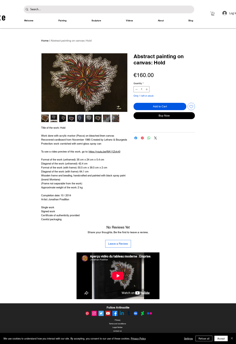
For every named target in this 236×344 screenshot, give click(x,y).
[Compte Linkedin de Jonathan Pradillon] (121, 313)
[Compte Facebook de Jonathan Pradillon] (114, 313)
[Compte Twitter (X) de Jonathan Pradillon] (101, 313)
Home (45, 40)
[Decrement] (136, 89)
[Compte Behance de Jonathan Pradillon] (135, 313)
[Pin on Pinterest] (142, 138)
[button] (212, 14)
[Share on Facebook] (136, 138)
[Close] (232, 338)
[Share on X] (155, 138)
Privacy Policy (138, 338)
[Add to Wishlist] (191, 106)
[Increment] (147, 89)
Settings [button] (188, 338)
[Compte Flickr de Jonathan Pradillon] (149, 313)
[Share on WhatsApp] (149, 138)
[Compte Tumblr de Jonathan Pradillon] (128, 313)
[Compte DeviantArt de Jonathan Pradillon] (142, 313)
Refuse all (204, 338)
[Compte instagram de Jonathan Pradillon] (94, 313)
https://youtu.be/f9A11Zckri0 (104, 151)
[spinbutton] (141, 89)
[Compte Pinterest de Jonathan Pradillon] (87, 313)
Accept (221, 338)
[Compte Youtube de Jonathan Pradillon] (108, 313)
